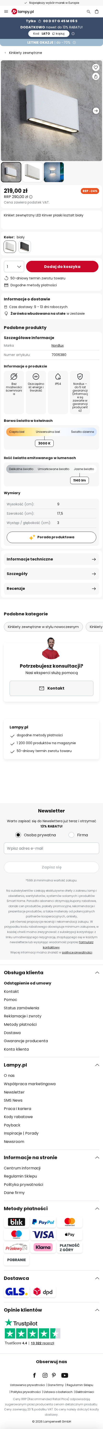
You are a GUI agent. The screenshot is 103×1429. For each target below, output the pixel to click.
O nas (9, 1075)
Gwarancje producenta (26, 1041)
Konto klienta (16, 1049)
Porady (32, 1133)
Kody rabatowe (18, 1117)
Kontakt (11, 991)
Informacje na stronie (30, 1157)
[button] (11, 172)
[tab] (51, 1011)
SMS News (13, 1100)
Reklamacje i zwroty (22, 1016)
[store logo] (25, 11)
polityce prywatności (77, 952)
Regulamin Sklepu (20, 1176)
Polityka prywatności (23, 1184)
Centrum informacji (22, 1168)
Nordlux (58, 345)
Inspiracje (13, 1133)
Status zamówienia (21, 1008)
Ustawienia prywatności (27, 1385)
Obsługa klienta (23, 972)
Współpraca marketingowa (30, 1084)
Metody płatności (20, 1024)
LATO (48, 33)
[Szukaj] (88, 11)
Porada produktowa (55, 537)
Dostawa (12, 1033)
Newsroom (14, 1141)
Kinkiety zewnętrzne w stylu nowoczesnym (43, 626)
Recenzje (16, 588)
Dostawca (16, 1278)
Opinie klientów (23, 1310)
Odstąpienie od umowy (27, 983)
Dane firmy (14, 1192)
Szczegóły (17, 573)
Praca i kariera (17, 1108)
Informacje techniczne (30, 559)
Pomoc (10, 999)
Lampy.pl (15, 1065)
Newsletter (14, 1092)
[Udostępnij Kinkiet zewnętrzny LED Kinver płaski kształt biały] (95, 76)
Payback (12, 1125)
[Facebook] (37, 1375)
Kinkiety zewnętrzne (25, 52)
